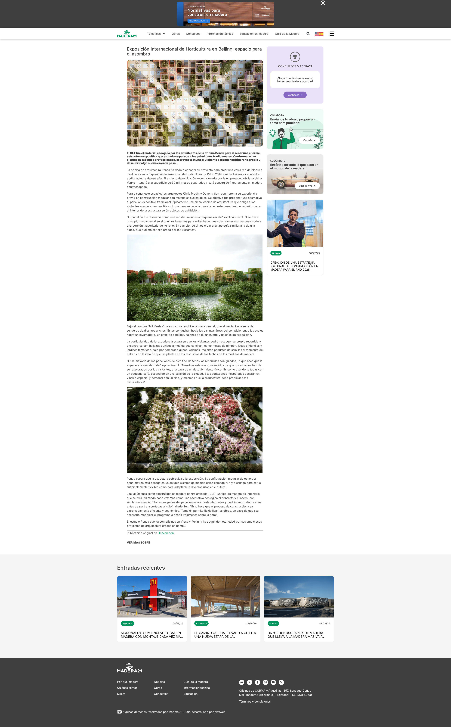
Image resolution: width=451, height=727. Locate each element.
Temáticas (154, 33)
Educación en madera (254, 33)
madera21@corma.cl (260, 695)
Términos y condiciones (255, 701)
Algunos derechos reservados (142, 712)
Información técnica (220, 33)
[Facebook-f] (257, 682)
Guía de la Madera (287, 33)
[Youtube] (273, 682)
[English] (317, 33)
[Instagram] (265, 682)
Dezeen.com (166, 533)
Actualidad (201, 623)
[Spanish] (321, 33)
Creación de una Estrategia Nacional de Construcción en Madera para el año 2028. (294, 266)
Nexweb (220, 712)
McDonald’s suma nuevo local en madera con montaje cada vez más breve (152, 636)
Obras (176, 33)
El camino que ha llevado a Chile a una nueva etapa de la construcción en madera (225, 636)
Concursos (193, 33)
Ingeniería (127, 623)
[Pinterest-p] (281, 682)
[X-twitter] (249, 682)
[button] (308, 34)
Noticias (273, 623)
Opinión (276, 253)
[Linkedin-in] (241, 682)
